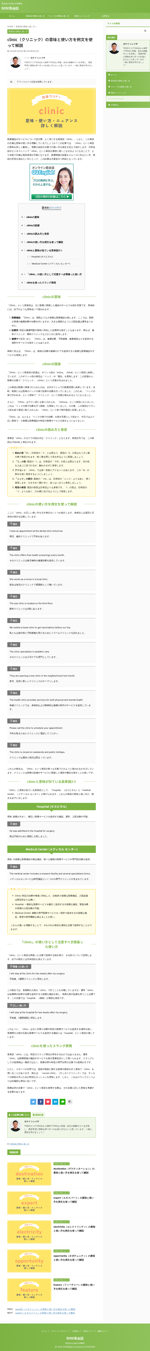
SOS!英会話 (10, 8)
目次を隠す (55, 207)
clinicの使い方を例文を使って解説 (43, 242)
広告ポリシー (88, 1331)
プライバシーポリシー (60, 1331)
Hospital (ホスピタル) (40, 256)
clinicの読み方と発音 (36, 233)
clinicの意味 (31, 217)
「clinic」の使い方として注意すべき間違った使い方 (53, 274)
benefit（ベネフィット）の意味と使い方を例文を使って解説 (45, 1309)
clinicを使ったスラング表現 (40, 282)
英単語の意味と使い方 (35, 16)
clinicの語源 (32, 225)
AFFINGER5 (90, 1347)
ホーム (12, 16)
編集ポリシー (103, 1331)
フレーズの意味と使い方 (58, 16)
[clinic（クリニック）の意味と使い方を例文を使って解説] (55, 1102)
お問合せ (105, 16)
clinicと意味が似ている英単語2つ (43, 250)
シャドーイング (116, 99)
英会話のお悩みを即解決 (75, 1343)
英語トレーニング (82, 16)
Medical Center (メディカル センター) (48, 263)
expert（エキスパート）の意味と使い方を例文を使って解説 (45, 1313)
